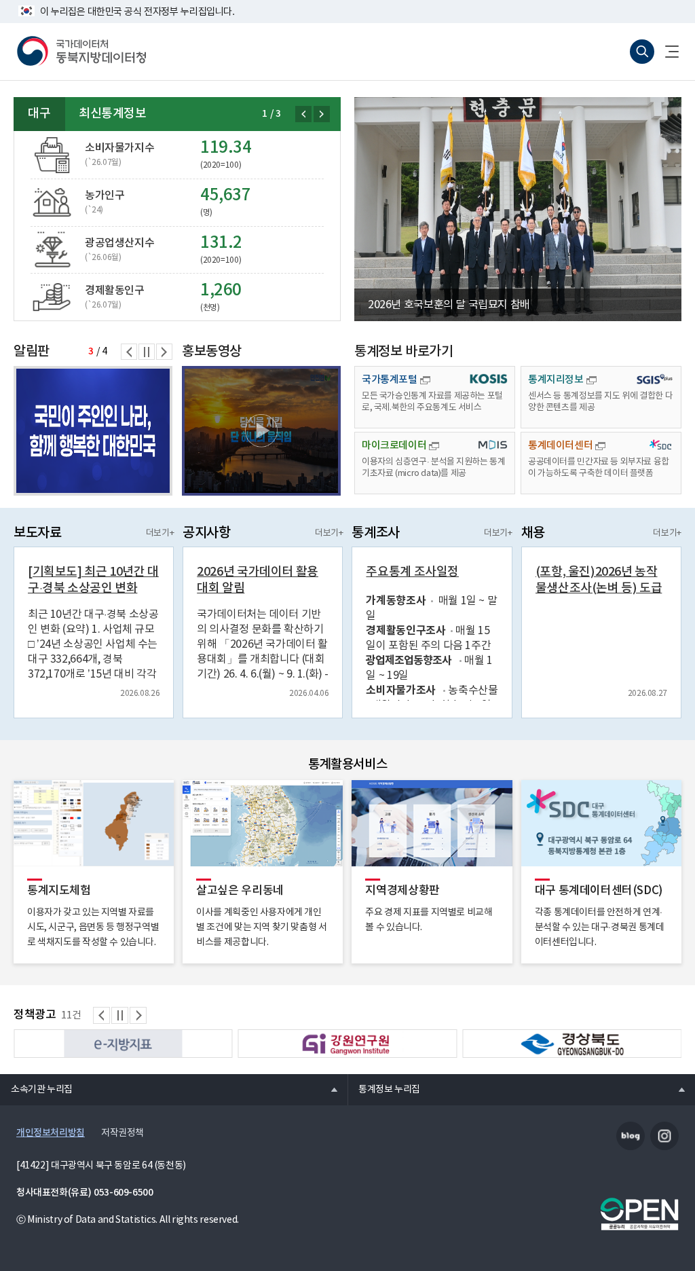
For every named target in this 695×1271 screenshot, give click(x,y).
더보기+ (160, 533)
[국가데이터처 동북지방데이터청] (81, 51)
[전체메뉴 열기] (666, 51)
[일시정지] (146, 352)
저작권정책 (122, 1133)
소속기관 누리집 (36, 1089)
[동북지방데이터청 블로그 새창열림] (630, 1136)
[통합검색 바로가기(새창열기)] (642, 51)
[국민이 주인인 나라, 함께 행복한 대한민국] (93, 431)
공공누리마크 (639, 1214)
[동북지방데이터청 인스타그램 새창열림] (664, 1136)
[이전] (303, 114)
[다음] (322, 114)
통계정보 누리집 (384, 1089)
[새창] (261, 431)
